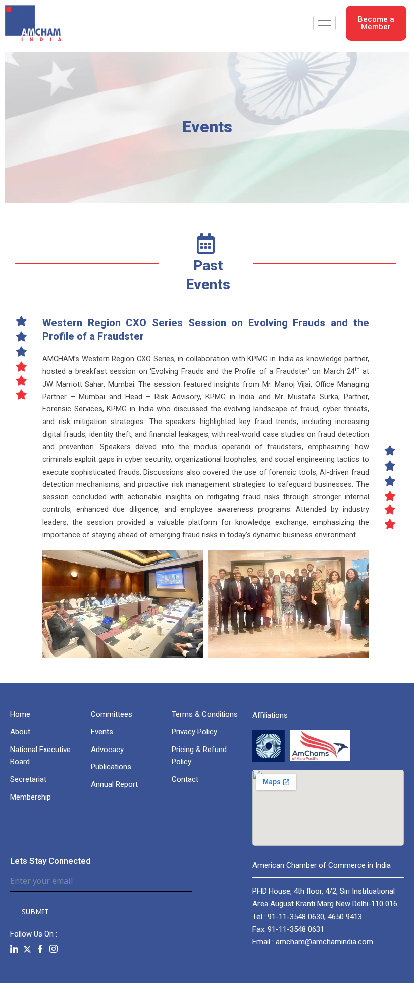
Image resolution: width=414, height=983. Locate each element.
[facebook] (40, 949)
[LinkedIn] (14, 949)
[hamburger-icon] (324, 23)
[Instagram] (53, 949)
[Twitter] (27, 948)
